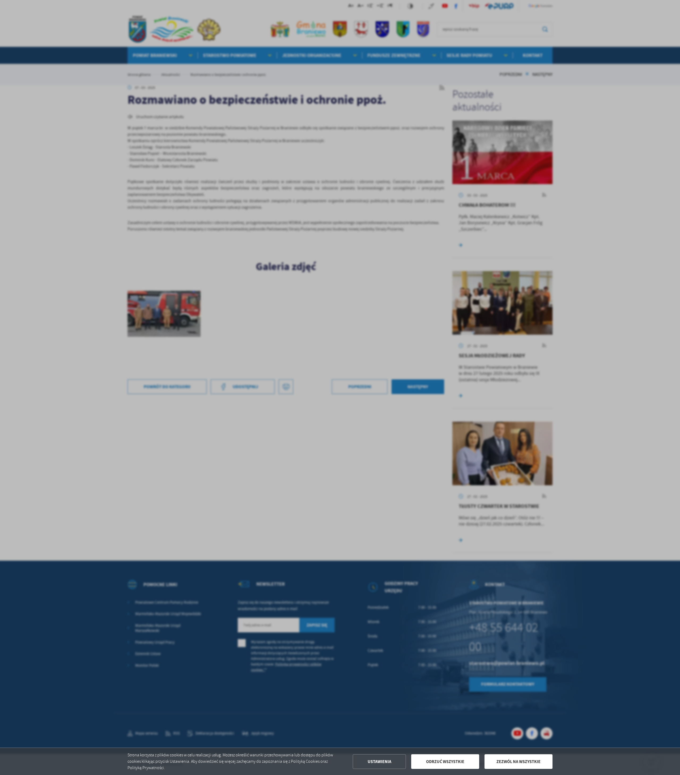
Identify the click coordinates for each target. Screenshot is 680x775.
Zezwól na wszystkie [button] (518, 761)
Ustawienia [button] (379, 761)
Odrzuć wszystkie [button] (445, 761)
